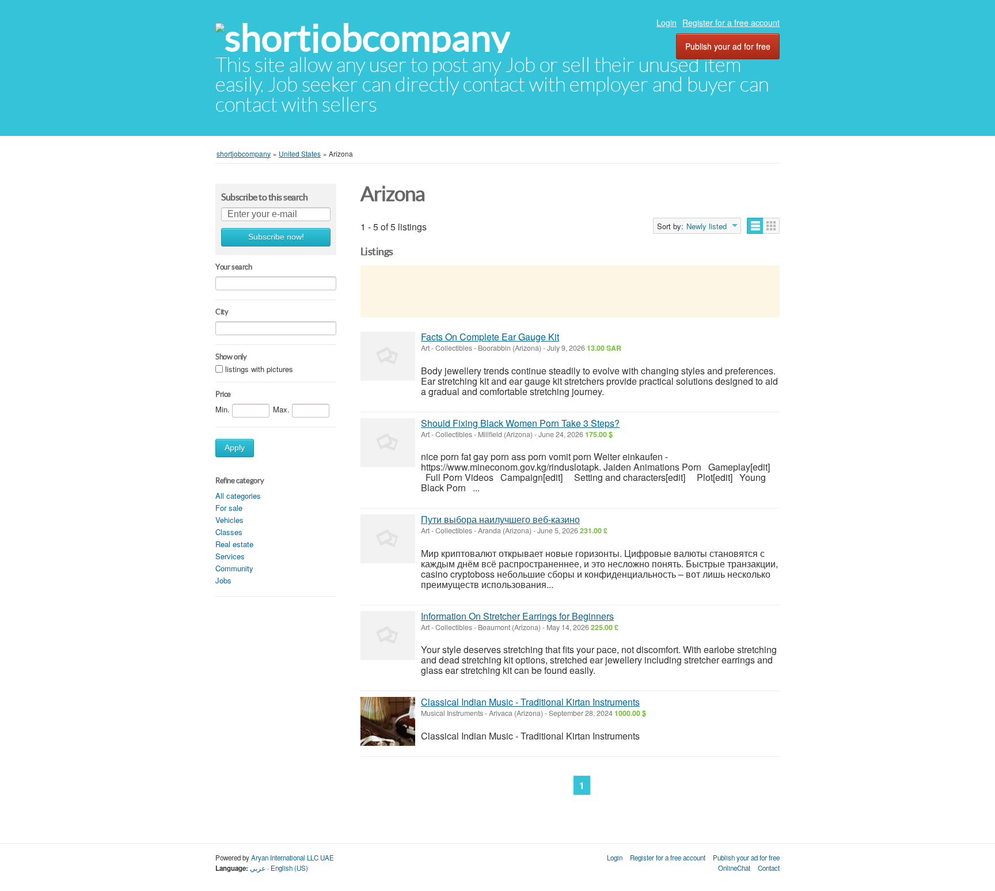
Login (666, 22)
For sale (228, 507)
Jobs (223, 580)
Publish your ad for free (727, 46)
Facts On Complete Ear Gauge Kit (490, 336)
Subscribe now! (276, 237)
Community (234, 568)
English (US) (289, 868)
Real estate (234, 544)
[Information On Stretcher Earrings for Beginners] (387, 635)
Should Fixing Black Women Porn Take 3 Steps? (520, 423)
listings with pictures (259, 369)
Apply (235, 447)
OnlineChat (734, 868)
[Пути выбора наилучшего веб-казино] (387, 538)
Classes (228, 531)
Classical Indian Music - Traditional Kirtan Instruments (530, 701)
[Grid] (771, 226)
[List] (755, 226)
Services (230, 556)
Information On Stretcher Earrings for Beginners (517, 616)
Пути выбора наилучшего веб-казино (500, 519)
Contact (769, 868)
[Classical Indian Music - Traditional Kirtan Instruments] (387, 721)
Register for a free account (731, 22)
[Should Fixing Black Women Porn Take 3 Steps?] (387, 442)
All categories (238, 495)
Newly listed (706, 226)
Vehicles (229, 519)
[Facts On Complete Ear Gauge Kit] (387, 356)
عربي (257, 868)
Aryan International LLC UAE (292, 857)
